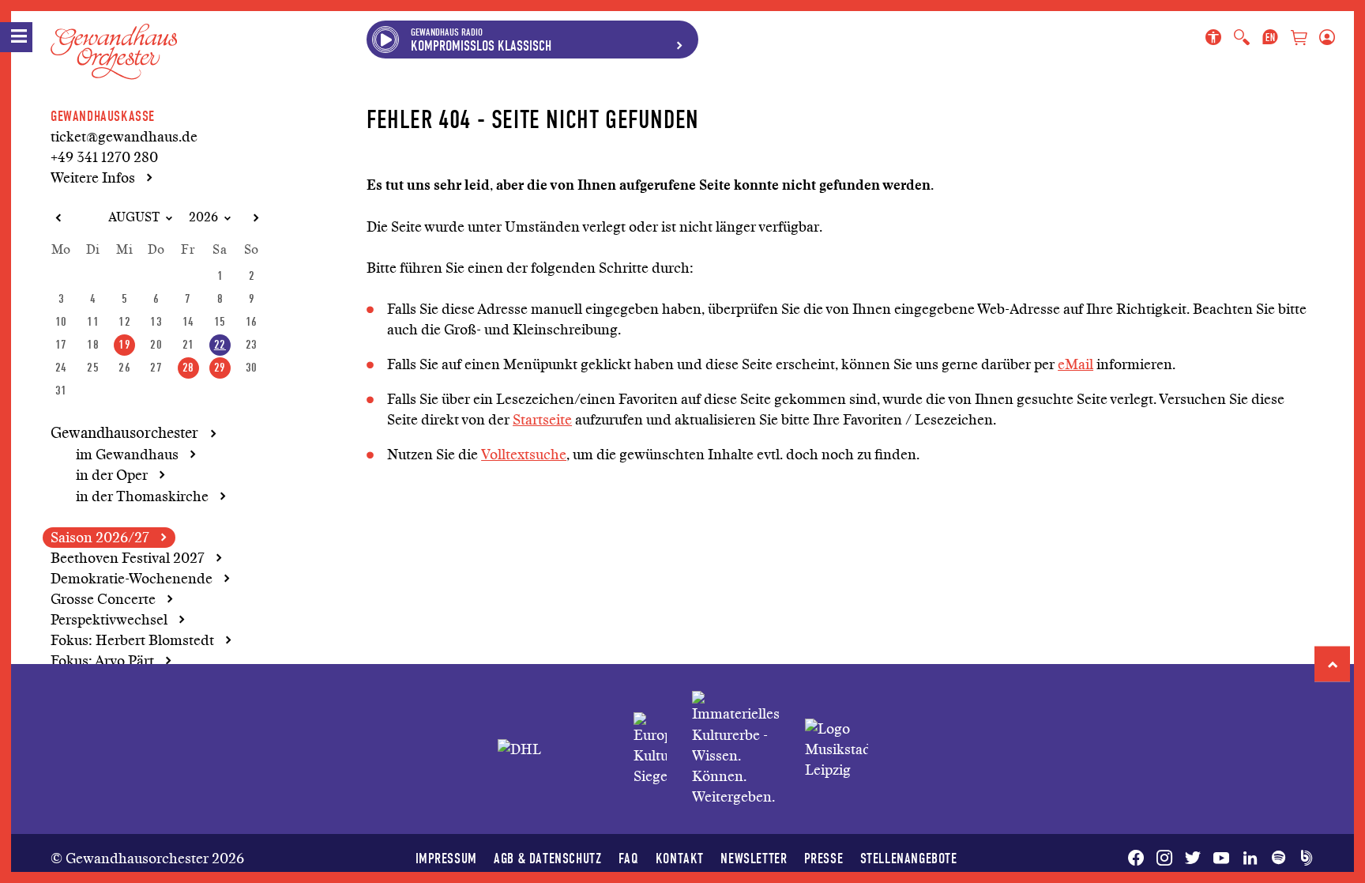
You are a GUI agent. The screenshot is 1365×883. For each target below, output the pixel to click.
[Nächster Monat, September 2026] (255, 218)
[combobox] (127, 218)
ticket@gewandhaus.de (124, 136)
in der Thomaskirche (142, 496)
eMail (1075, 364)
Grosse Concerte (103, 599)
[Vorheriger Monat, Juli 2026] (58, 218)
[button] (1332, 664)
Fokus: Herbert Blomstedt (132, 640)
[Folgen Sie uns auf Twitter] (1193, 858)
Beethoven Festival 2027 (128, 558)
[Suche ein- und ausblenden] (1242, 38)
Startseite (542, 419)
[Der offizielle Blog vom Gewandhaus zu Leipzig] (1303, 858)
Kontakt (680, 858)
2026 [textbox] (203, 217)
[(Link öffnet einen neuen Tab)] (650, 749)
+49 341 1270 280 (104, 157)
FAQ (629, 858)
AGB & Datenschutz (547, 858)
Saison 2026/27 (100, 537)
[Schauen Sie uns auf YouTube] (1221, 858)
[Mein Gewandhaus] (1324, 38)
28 (188, 367)
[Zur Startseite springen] (114, 38)
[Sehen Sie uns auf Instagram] (1164, 858)
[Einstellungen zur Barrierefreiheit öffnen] (1216, 38)
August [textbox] (134, 217)
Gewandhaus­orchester (124, 433)
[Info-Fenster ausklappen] (679, 39)
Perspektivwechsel (109, 619)
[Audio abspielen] (385, 39)
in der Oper (112, 475)
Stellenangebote (908, 858)
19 (124, 344)
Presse (824, 858)
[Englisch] (1270, 38)
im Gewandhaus (127, 454)
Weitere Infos (93, 177)
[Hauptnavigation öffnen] (16, 37)
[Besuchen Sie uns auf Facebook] (1139, 858)
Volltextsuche (523, 454)
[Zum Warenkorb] (1298, 39)
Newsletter (753, 858)
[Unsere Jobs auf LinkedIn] (1249, 858)
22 (220, 344)
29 (220, 367)
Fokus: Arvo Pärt (102, 660)
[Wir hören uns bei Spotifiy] (1278, 858)
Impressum (446, 858)
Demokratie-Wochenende (131, 578)
